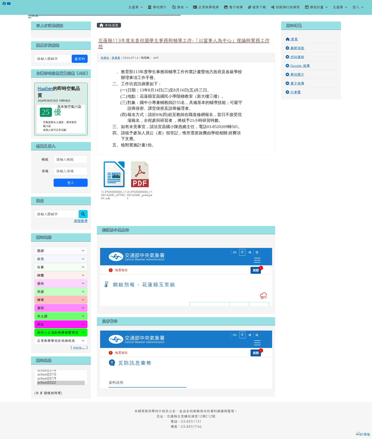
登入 (355, 7)
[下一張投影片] (333, 17)
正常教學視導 (208, 7)
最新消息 (296, 48)
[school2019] (61, 379)
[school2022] (61, 383)
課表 (180, 7)
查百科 (79, 58)
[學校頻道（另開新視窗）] (9, 3)
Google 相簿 (299, 65)
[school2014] (61, 370)
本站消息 (110, 25)
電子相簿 (236, 7)
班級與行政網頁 (288, 7)
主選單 (133, 7)
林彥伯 (105, 57)
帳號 (45, 159)
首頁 (294, 39)
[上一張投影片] (38, 17)
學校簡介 (160, 7)
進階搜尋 (81, 221)
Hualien (45, 88)
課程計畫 (317, 7)
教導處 (116, 57)
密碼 (45, 171)
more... (79, 347)
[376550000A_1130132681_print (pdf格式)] (140, 174)
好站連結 (296, 57)
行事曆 (295, 92)
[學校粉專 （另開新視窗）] (4, 3)
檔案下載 (259, 7)
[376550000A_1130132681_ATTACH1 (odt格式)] (114, 174)
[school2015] (61, 375)
